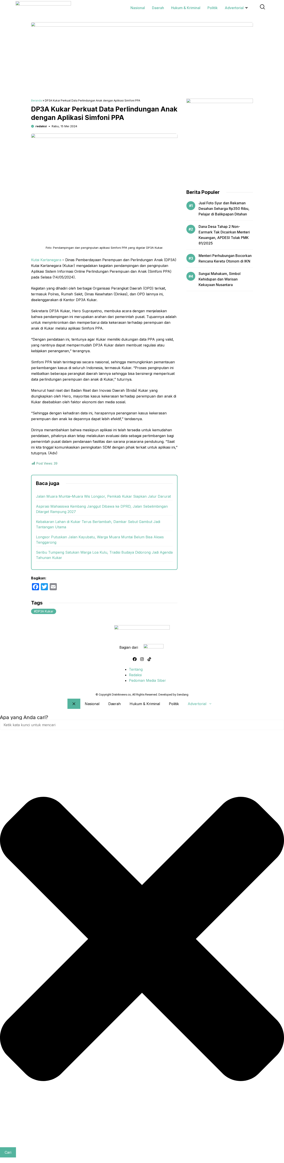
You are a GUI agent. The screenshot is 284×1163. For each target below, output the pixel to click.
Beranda (36, 100)
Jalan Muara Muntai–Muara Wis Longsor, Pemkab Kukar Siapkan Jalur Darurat (103, 496)
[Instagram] (142, 659)
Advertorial (197, 704)
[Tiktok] (149, 659)
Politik (174, 704)
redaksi (41, 126)
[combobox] (142, 725)
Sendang (182, 694)
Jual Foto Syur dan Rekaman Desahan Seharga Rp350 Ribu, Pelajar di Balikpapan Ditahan (224, 208)
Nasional (92, 704)
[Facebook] (135, 659)
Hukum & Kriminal (145, 704)
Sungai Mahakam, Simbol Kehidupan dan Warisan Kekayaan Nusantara (220, 279)
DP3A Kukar (44, 611)
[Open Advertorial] (246, 7)
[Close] (73, 704)
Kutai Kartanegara (46, 260)
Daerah (114, 704)
